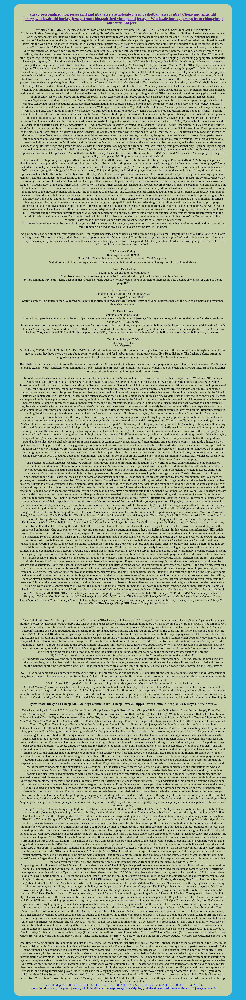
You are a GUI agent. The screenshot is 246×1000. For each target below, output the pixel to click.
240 (146, 985)
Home (46, 985)
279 (171, 985)
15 (185, 985)
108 (68, 985)
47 (140, 985)
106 (200, 985)
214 (129, 985)
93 (190, 985)
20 (194, 985)
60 (176, 985)
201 (122, 985)
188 (116, 985)
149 (98, 985)
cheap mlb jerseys (68, 988)
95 (63, 985)
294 (164, 985)
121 (74, 985)
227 (135, 985)
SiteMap (56, 985)
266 (158, 985)
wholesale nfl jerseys (42, 988)
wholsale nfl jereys (93, 988)
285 (92, 985)
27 (80, 985)
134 (85, 985)
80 (180, 985)
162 (104, 985)
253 (152, 985)
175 (110, 985)
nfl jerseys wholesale (203, 988)
